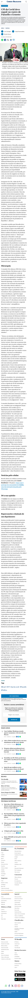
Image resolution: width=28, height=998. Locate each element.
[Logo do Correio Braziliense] (14, 2)
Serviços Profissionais (19, 933)
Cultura (16, 862)
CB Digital (3, 884)
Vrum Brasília (17, 947)
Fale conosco (17, 872)
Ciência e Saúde (4, 868)
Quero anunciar (18, 922)
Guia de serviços (18, 906)
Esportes (3, 866)
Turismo (2, 875)
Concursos (18, 874)
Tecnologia (3, 873)
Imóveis (16, 924)
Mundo (2, 862)
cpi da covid (15, 687)
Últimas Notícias (18, 860)
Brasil (4, 687)
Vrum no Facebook (5, 955)
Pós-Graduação (18, 870)
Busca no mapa (18, 900)
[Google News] (11, 40)
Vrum (3, 939)
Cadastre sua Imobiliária (20, 917)
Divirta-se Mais (6, 907)
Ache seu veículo (4, 941)
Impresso (4, 878)
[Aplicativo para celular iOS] (20, 975)
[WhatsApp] (2, 40)
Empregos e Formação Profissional (19, 929)
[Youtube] (19, 986)
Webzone (3, 902)
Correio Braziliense (5, 849)
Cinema (2, 909)
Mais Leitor (3, 919)
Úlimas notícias (18, 904)
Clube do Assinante (5, 888)
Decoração (17, 910)
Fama (2, 896)
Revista (16, 954)
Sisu (15, 866)
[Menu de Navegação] (2, 1)
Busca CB (3, 886)
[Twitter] (8, 40)
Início (2, 28)
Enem (16, 858)
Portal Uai (17, 965)
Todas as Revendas (5, 957)
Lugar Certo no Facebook (20, 913)
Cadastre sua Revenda (5, 959)
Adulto (16, 931)
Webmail (3, 904)
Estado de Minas (18, 963)
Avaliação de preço (5, 949)
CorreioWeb (5, 894)
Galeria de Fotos (18, 912)
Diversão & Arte (4, 864)
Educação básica (18, 851)
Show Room (17, 908)
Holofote (3, 871)
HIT (2, 915)
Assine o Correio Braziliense (7, 890)
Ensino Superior (18, 853)
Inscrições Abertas (18, 882)
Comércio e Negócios (19, 935)
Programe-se (4, 911)
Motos (2, 953)
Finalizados (17, 884)
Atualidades (17, 956)
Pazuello (23, 687)
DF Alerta (17, 941)
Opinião (2, 869)
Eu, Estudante (19, 848)
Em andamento (18, 881)
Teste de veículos (4, 947)
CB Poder (16, 945)
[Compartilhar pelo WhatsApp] (20, 737)
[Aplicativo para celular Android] (20, 979)
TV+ (2, 917)
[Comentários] (14, 40)
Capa (2, 852)
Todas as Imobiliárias (19, 915)
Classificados (19, 920)
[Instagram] (15, 986)
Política (7, 28)
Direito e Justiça (4, 882)
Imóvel (17, 894)
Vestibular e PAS (18, 864)
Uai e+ (16, 967)
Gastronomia (4, 900)
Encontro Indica (18, 958)
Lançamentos (17, 902)
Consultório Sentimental (6, 898)
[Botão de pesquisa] (26, 1)
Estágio (16, 856)
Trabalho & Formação (19, 854)
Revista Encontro (20, 950)
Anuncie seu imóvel (18, 898)
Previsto (16, 879)
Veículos (16, 926)
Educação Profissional (19, 868)
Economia (3, 860)
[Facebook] (5, 40)
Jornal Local (17, 943)
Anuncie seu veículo (5, 943)
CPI (8, 687)
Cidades (2, 854)
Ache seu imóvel (18, 896)
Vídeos (2, 951)
